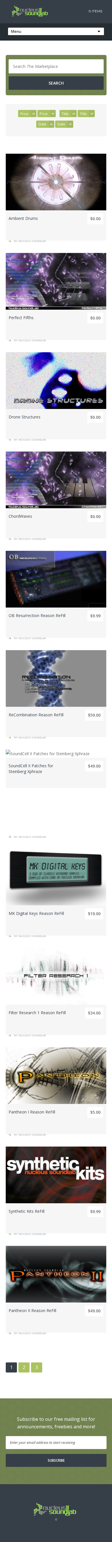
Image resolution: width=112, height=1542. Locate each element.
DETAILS (56, 215)
